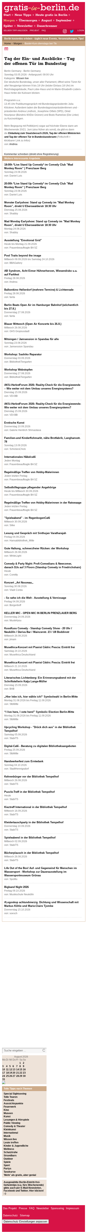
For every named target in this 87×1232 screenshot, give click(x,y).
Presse (23, 1208)
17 (3, 1072)
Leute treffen (11, 1142)
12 (10, 1069)
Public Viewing (12, 1123)
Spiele (7, 1162)
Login (80, 30)
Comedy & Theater (14, 1126)
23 (24, 1072)
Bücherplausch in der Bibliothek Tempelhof (31, 852)
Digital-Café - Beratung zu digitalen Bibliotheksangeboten (40, 746)
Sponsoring (57, 1208)
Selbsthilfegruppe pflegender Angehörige (30, 487)
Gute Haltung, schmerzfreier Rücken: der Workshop (36, 548)
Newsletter (25, 26)
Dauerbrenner (47, 26)
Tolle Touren (10, 1097)
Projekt (34, 30)
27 (14, 1076)
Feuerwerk (10, 1106)
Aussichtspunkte (13, 1103)
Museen (8, 1113)
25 (7, 1076)
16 (24, 1069)
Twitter (72, 31)
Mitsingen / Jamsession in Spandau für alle (31, 339)
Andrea (13, 144)
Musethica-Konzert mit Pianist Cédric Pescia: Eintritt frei (39, 647)
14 (17, 1069)
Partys (7, 1168)
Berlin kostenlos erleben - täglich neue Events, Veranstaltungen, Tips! (44, 38)
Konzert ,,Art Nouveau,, (18, 582)
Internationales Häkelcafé (20, 456)
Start (7, 15)
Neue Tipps (23, 15)
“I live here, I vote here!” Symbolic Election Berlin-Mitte (39, 711)
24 (3, 1076)
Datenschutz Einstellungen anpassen (25, 1221)
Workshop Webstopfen (18, 369)
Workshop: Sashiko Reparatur (23, 354)
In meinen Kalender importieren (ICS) (7, 48)
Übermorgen (28, 20)
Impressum (72, 1208)
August (46, 20)
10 (3, 1069)
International (11, 1132)
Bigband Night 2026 (16, 887)
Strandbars (10, 1155)
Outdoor (8, 1158)
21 (17, 1072)
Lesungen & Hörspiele (16, 1119)
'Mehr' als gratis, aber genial (20, 1175)
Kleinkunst (10, 1129)
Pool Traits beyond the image (22, 255)
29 (20, 1076)
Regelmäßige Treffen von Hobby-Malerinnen (31, 472)
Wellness (9, 1149)
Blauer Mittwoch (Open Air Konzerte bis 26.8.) (32, 323)
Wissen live (22, 78)
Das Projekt (10, 1208)
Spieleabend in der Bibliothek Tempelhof (29, 837)
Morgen (9, 20)
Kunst (7, 1116)
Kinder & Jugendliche (16, 1145)
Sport (7, 1165)
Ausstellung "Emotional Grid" (23, 240)
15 (20, 1069)
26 (10, 1076)
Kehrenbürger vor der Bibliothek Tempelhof (31, 776)
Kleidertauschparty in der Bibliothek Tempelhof (33, 822)
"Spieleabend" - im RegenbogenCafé (27, 517)
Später (8, 26)
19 (10, 1072)
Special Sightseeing (15, 1093)
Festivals (9, 1100)
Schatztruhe (11, 1152)
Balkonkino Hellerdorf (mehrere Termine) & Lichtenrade (38, 289)
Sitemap (25, 1215)
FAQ (44, 30)
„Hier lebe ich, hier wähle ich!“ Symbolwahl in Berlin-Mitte (41, 696)
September (64, 20)
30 (24, 1076)
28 (17, 1076)
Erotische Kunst (14, 422)
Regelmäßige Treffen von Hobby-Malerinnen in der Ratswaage (42, 502)
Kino (6, 1110)
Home (7, 43)
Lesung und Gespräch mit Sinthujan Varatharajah (35, 533)
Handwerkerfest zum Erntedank (23, 761)
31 (3, 1079)
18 (7, 1072)
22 (20, 1072)
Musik (7, 1136)
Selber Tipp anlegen (15, 30)
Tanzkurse (10, 1171)
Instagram (65, 31)
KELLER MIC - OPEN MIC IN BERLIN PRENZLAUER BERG (40, 613)
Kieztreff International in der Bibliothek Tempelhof (35, 807)
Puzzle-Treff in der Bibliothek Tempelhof (29, 791)
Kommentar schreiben (31, 154)
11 (7, 1069)
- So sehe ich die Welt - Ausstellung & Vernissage (35, 597)
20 (14, 1072)
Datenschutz (10, 1215)
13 (14, 1069)
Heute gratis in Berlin (51, 15)
